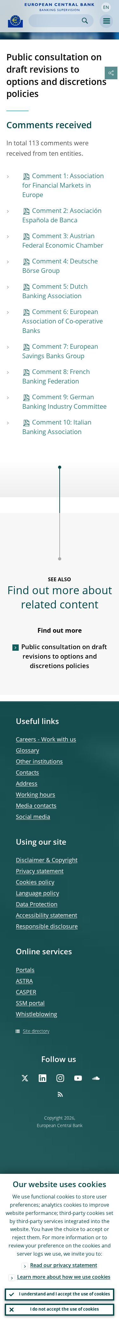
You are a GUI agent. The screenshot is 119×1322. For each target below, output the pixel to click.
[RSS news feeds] (60, 1094)
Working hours (35, 795)
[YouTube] (78, 1078)
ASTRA (24, 981)
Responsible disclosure (47, 927)
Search (85, 20)
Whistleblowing (36, 1014)
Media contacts (36, 806)
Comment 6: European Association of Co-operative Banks (62, 322)
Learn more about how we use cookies (63, 1277)
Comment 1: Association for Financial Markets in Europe (63, 186)
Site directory (36, 1031)
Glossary (27, 751)
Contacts (27, 773)
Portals (25, 970)
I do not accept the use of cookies (64, 1309)
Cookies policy (35, 882)
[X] (24, 1078)
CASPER (26, 992)
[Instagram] (60, 1078)
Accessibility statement (46, 916)
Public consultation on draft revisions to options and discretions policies (64, 657)
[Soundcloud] (95, 1078)
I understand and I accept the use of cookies (64, 1294)
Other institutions (39, 762)
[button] (106, 7)
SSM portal (30, 1003)
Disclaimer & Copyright (46, 860)
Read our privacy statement (63, 1265)
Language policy (37, 893)
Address (26, 784)
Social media (33, 817)
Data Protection (36, 905)
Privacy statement (39, 871)
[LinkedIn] (42, 1078)
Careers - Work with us (46, 740)
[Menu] (106, 21)
